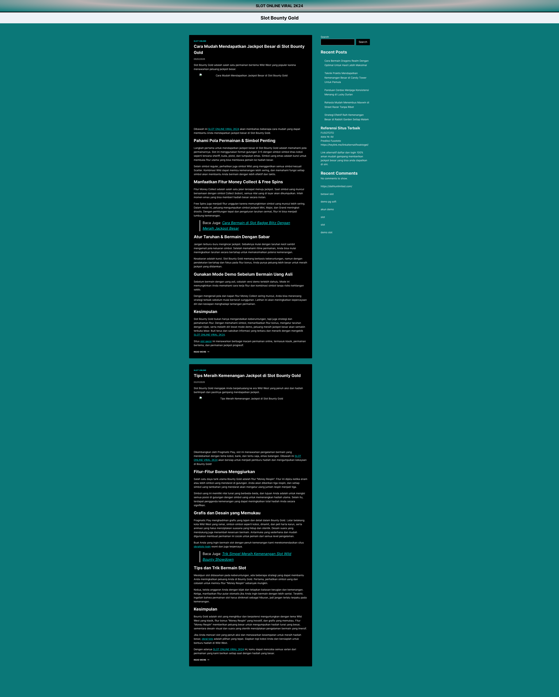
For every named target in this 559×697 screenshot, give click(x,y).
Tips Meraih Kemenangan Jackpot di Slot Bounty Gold (247, 375)
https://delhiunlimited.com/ (336, 186)
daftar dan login (346, 152)
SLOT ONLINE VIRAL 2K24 (209, 334)
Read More (201, 352)
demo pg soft (328, 201)
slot (323, 217)
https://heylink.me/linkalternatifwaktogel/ (344, 144)
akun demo (327, 209)
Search (325, 36)
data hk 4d (327, 136)
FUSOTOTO (327, 132)
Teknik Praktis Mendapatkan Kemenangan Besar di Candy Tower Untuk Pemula (345, 78)
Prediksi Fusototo (331, 140)
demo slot (326, 232)
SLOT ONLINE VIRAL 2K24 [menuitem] (223, 129)
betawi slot (327, 194)
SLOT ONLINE (200, 41)
